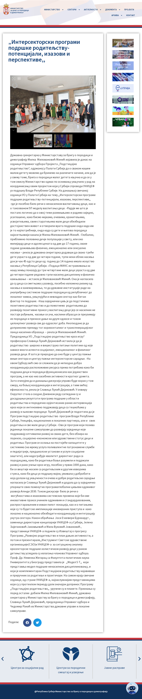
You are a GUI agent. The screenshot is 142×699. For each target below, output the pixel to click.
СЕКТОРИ (71, 9)
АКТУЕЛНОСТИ (91, 9)
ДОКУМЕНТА (111, 9)
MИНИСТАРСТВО (52, 9)
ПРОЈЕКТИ (129, 9)
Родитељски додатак (123, 66)
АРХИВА (115, 15)
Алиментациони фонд (123, 43)
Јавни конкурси (114, 668)
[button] (27, 622)
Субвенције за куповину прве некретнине (123, 54)
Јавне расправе (70, 668)
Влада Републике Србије (123, 77)
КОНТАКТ (130, 15)
